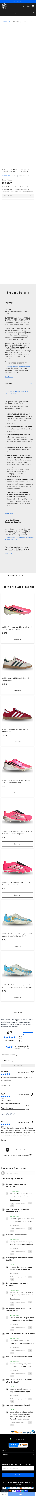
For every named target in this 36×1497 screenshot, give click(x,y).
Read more (8, 196)
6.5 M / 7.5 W (7, 213)
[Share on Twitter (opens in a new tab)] (11, 1114)
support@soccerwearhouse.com (17, 367)
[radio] (27, 1032)
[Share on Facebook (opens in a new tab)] (7, 1114)
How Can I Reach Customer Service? (13, 521)
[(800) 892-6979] (24, 6)
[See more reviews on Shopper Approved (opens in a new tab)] (14, 1114)
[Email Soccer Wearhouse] (18, 1461)
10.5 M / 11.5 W (7, 228)
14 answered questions (24, 175)
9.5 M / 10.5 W (7, 223)
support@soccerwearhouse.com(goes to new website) (19, 538)
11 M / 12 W (18, 228)
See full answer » (15, 1200)
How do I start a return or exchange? (16, 1185)
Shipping (9, 303)
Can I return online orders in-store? (20, 1334)
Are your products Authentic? (18, 1405)
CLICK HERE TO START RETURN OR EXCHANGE (17, 392)
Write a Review (18, 1065)
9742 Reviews (11, 1041)
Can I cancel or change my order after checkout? (19, 1381)
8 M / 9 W (6, 218)
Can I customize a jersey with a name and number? (18, 1210)
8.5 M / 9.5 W (16, 218)
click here (8, 554)
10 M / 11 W (18, 223)
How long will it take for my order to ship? (19, 1259)
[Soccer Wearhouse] (4, 6)
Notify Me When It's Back (18, 266)
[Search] (33, 13)
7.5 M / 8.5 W (27, 213)
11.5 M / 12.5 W (7, 233)
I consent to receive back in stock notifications (18, 261)
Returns (8, 384)
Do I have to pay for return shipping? (17, 1284)
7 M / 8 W (17, 213)
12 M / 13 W (18, 233)
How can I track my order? (16, 1235)
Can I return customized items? (19, 1357)
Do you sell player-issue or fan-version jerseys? (18, 1309)
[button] (30, 1203)
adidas (9, 180)
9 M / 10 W (26, 218)
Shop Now (17, 639)
